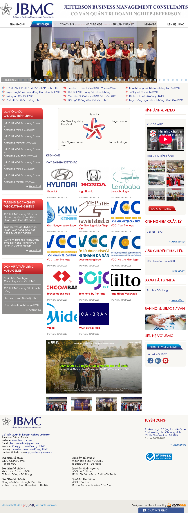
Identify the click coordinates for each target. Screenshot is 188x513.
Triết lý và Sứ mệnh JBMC (143, 91)
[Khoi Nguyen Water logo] (62, 211)
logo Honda (120, 121)
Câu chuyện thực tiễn (164, 251)
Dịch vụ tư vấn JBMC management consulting (19, 269)
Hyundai (94, 114)
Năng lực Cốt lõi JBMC (19, 96)
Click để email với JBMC (163, 346)
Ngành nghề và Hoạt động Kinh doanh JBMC (33, 91)
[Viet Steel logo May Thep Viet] (94, 211)
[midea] (62, 313)
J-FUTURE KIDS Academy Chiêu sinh (22, 125)
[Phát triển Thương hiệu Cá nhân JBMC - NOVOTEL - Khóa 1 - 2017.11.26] (156, 180)
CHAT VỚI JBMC (157, 510)
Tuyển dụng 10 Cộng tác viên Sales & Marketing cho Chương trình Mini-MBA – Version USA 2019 (165, 432)
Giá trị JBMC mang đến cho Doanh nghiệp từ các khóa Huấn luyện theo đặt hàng (20, 216)
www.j (15, 440)
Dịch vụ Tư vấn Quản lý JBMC (146, 96)
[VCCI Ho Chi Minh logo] (126, 245)
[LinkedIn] (158, 360)
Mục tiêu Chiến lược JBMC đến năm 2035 (92, 96)
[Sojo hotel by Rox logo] (94, 279)
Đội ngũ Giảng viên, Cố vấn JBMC (88, 100)
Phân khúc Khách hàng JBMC (23, 100)
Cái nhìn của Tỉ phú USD (161, 260)
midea (51, 327)
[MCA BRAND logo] (94, 313)
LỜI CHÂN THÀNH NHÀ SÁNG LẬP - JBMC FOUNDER (34, 87)
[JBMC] (72, 423)
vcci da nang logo (90, 259)
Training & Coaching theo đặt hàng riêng (19, 204)
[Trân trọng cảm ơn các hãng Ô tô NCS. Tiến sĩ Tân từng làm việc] (175, 180)
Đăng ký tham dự (161, 208)
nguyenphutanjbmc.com (39, 452)
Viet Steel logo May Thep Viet (72, 122)
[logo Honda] (94, 177)
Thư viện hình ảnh (160, 156)
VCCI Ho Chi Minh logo (125, 259)
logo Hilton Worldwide (124, 293)
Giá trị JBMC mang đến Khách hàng (89, 91)
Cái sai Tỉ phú (154, 231)
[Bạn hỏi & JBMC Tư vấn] (165, 321)
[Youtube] (165, 360)
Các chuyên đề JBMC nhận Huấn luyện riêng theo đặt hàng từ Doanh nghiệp (20, 229)
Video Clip (155, 124)
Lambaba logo (118, 142)
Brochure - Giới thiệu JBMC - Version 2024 (91, 87)
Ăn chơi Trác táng (157, 290)
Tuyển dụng (155, 420)
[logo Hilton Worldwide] (126, 279)
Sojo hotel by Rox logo (92, 293)
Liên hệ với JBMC (159, 335)
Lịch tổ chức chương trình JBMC (18, 113)
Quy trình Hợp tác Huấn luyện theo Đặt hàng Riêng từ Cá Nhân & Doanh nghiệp (21, 242)
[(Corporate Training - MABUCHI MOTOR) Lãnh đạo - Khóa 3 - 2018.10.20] (175, 194)
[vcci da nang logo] (94, 245)
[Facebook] (150, 360)
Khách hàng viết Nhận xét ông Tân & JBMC (154, 87)
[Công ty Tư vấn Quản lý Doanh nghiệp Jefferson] (94, 10)
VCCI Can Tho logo (122, 225)
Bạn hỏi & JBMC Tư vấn (165, 308)
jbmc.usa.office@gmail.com (24, 443)
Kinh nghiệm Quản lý (163, 221)
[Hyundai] (62, 177)
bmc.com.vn (25, 440)
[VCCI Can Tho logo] (126, 211)
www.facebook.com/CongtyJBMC (30, 449)
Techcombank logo (58, 293)
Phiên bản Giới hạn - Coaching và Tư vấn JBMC (19, 280)
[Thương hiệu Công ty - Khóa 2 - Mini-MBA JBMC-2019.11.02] (156, 194)
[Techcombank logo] (62, 279)
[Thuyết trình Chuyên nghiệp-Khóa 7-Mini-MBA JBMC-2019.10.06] (175, 166)
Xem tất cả (35, 186)
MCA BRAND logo (89, 327)
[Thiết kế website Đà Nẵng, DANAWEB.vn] (176, 505)
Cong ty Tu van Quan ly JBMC (28, 446)
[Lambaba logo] (126, 177)
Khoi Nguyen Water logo (72, 143)
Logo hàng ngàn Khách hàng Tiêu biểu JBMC (156, 100)
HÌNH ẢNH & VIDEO (160, 110)
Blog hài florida (160, 280)
